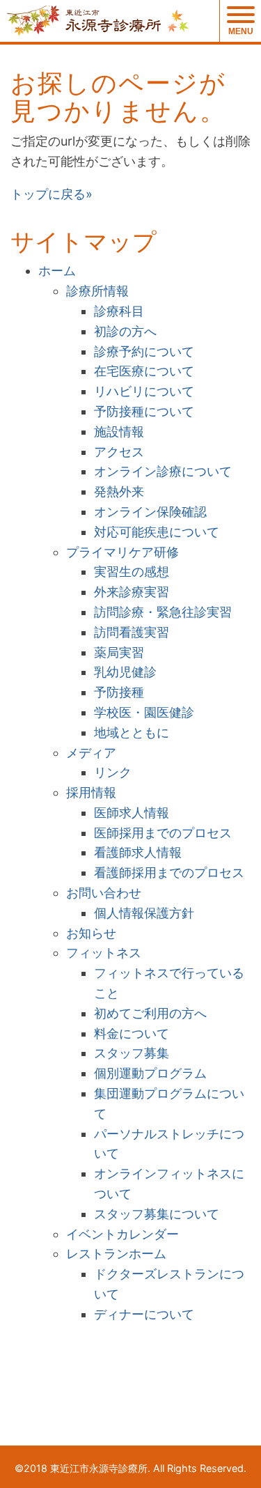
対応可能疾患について (156, 532)
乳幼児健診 (125, 672)
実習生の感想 (131, 571)
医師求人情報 (131, 812)
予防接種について (144, 411)
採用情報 (91, 792)
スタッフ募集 (131, 1053)
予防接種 (119, 692)
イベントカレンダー (122, 1234)
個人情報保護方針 (144, 913)
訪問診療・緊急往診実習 (163, 612)
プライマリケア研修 (122, 552)
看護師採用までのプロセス (169, 872)
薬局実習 (119, 652)
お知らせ (91, 933)
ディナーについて (144, 1314)
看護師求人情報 (138, 852)
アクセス (119, 451)
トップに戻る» (51, 194)
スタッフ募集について (156, 1214)
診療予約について (144, 351)
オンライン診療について (163, 471)
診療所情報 (97, 291)
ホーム (57, 270)
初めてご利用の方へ (150, 1013)
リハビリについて (144, 391)
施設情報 (119, 431)
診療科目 (119, 311)
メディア (91, 752)
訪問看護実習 (131, 632)
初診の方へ (125, 331)
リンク (113, 772)
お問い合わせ (103, 892)
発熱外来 (119, 491)
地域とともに (131, 732)
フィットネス (103, 952)
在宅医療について (144, 371)
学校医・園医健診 (144, 712)
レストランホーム (116, 1253)
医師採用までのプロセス (163, 833)
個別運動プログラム (150, 1073)
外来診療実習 (131, 591)
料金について (131, 1033)
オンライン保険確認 (150, 511)
